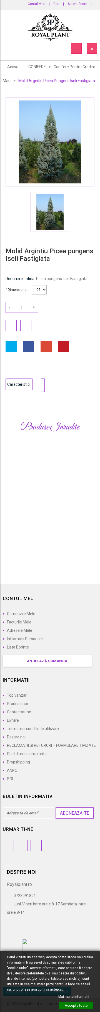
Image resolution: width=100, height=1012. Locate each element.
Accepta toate (76, 1005)
